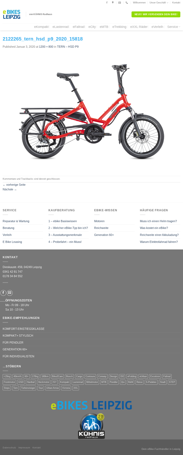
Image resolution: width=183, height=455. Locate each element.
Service (172, 27)
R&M (130, 382)
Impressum (24, 447)
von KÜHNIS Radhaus (40, 14)
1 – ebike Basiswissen (62, 221)
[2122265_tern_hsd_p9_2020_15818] (91, 112)
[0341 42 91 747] (127, 2)
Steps (7, 388)
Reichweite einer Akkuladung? (159, 234)
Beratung (8, 227)
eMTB (104, 27)
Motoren (99, 221)
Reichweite (101, 227)
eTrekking (119, 27)
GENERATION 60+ (15, 349)
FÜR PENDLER (13, 342)
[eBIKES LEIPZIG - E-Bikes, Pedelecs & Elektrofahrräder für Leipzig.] (12, 14)
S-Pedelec (151, 382)
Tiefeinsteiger (28, 388)
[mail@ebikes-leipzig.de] (120, 2)
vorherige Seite (14, 184)
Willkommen (139, 2)
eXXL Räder (139, 27)
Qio (123, 382)
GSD (20, 382)
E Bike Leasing (12, 241)
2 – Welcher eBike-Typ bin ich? (68, 227)
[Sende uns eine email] (10, 293)
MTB (103, 382)
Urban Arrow (52, 388)
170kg (35, 376)
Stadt (162, 382)
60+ (27, 376)
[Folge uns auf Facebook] (107, 2)
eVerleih (157, 27)
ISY (55, 382)
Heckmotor (43, 382)
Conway (102, 376)
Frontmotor (9, 382)
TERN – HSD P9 (68, 46)
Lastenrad (78, 382)
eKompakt (41, 27)
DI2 (122, 376)
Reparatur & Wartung (16, 221)
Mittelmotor (92, 382)
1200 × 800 (46, 46)
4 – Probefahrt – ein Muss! (64, 241)
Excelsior (155, 376)
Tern (15, 388)
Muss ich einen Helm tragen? (158, 221)
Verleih (7, 234)
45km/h (17, 376)
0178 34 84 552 (13, 276)
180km (45, 376)
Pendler (114, 382)
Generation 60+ (104, 234)
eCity (92, 27)
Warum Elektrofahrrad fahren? (159, 241)
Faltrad (166, 376)
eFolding (131, 376)
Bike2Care (57, 376)
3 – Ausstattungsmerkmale (65, 234)
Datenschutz (9, 447)
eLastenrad (61, 27)
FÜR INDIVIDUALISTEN (18, 356)
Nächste (10, 189)
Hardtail (31, 382)
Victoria (66, 388)
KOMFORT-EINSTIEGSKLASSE (23, 328)
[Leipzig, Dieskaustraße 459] (113, 2)
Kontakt (176, 2)
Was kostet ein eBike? (154, 227)
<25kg (7, 376)
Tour (40, 388)
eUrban (143, 376)
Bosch (69, 376)
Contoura (90, 376)
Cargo (79, 376)
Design (113, 376)
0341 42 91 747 (13, 271)
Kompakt (64, 382)
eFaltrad (79, 27)
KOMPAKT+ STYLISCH (18, 335)
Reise (139, 382)
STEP (172, 382)
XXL (75, 388)
